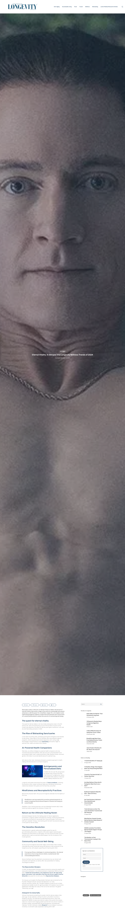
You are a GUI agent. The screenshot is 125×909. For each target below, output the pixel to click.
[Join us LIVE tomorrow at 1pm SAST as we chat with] (84, 891)
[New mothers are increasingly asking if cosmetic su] (84, 886)
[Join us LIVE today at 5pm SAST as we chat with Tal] (99, 891)
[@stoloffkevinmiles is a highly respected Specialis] (84, 881)
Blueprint (44, 905)
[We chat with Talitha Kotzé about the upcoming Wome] (92, 891)
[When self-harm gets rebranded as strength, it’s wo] (92, 881)
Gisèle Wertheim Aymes (63, 358)
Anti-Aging (62, 351)
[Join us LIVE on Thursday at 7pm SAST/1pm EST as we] (99, 881)
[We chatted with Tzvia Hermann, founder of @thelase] (99, 886)
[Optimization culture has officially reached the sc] (92, 886)
